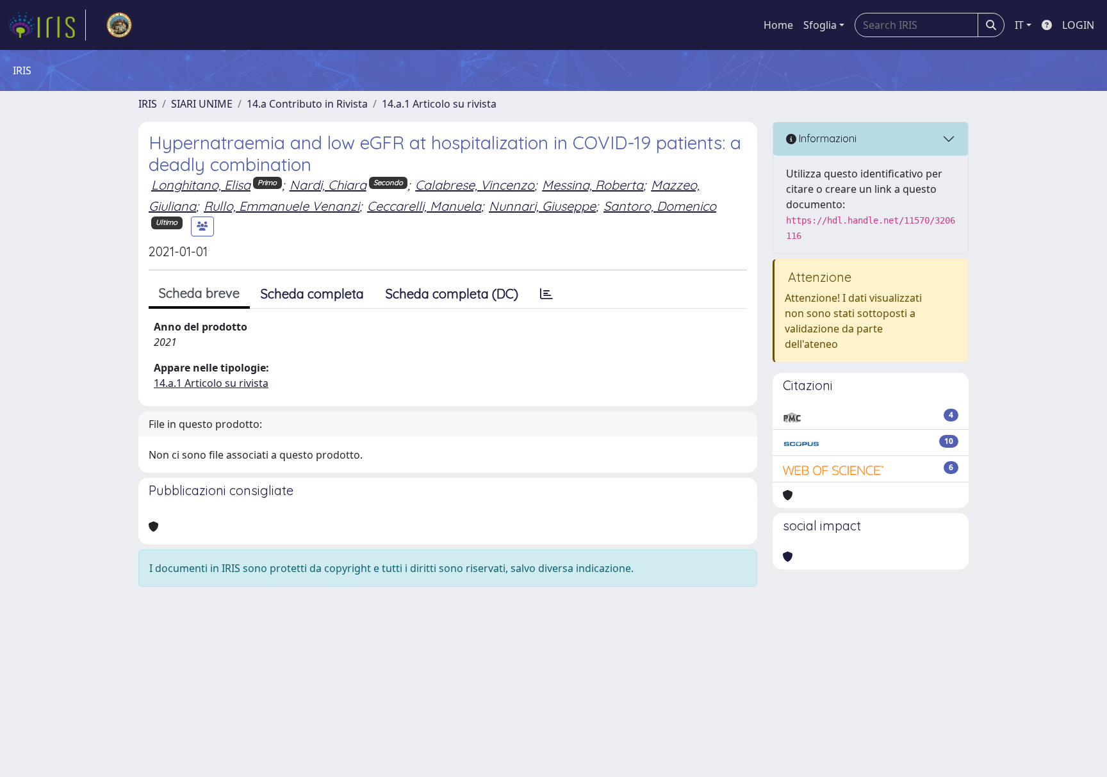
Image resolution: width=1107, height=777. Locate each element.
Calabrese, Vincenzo (474, 185)
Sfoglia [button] (820, 25)
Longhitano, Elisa (200, 185)
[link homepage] (47, 25)
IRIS (147, 104)
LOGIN (1078, 25)
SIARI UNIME (202, 104)
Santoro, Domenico (659, 206)
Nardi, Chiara (328, 185)
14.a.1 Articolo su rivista (439, 104)
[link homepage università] (119, 25)
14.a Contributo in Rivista (307, 104)
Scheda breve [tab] (199, 293)
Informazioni (826, 138)
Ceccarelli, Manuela (424, 206)
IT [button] (1019, 25)
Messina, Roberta (592, 185)
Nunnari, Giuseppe (542, 206)
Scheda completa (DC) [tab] (452, 294)
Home (778, 25)
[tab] (546, 294)
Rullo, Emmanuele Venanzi (281, 206)
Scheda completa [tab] (312, 294)
